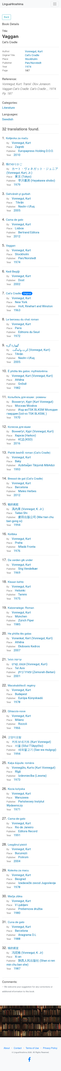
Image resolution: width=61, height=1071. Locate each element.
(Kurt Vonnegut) (43, 401)
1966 (17, 728)
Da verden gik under (20, 560)
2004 (17, 861)
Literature (8, 107)
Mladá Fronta (26, 546)
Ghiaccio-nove (17, 711)
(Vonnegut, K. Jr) (32, 952)
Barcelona (21, 487)
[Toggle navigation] (55, 4)
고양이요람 (14, 737)
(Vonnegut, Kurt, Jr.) (19, 172)
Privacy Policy (50, 1048)
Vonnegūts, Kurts (23, 767)
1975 (17, 598)
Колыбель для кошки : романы (27, 397)
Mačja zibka (15, 896)
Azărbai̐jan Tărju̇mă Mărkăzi (36, 465)
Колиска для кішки (19, 427)
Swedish (7, 119)
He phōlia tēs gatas (19, 633)
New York (21, 302)
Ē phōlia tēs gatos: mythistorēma (28, 371)
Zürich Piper (26, 620)
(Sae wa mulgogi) (45, 749)
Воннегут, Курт (22, 401)
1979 (17, 184)
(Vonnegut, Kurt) (39, 350)
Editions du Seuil (29, 332)
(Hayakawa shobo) (43, 180)
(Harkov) (30, 435)
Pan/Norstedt (33, 62)
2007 (17, 650)
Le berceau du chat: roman (22, 319)
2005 (17, 210)
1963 (17, 310)
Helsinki (20, 590)
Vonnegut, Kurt (34, 51)
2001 (17, 676)
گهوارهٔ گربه (12, 345)
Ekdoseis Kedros (29, 646)
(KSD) (28, 439)
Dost (21, 280)
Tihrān (19, 202)
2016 (17, 443)
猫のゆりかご (14, 164)
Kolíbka (12, 534)
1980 (17, 913)
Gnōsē (22, 383)
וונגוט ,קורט (19, 664)
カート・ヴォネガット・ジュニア (35, 168)
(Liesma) (41, 775)
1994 (17, 525)
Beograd (20, 879)
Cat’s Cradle (32, 55)
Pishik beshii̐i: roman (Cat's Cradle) (29, 452)
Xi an (18, 956)
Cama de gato (14, 219)
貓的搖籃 (13, 504)
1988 (17, 938)
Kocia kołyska (16, 789)
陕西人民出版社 (28, 960)
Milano (19, 720)
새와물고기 (25, 749)
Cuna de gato (16, 922)
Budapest (21, 694)
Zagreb (19, 147)
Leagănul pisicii (17, 844)
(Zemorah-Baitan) (43, 672)
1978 (17, 702)
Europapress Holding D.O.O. (35, 151)
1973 (17, 779)
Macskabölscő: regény (21, 685)
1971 (17, 809)
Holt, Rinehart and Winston (35, 306)
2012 (17, 236)
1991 (17, 835)
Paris (18, 328)
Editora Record (27, 831)
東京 (18, 176)
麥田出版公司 (27, 517)
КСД (21, 439)
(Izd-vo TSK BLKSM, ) (33, 413)
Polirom (23, 857)
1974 (28, 66)
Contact (18, 1048)
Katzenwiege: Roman (21, 607)
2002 (17, 284)
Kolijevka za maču (17, 138)
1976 (17, 551)
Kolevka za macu (18, 870)
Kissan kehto (16, 582)
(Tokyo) (26, 176)
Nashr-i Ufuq (26, 206)
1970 (17, 417)
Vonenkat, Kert (21, 638)
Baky (18, 461)
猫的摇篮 (13, 948)
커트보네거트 (21, 742)
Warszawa (22, 797)
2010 (17, 155)
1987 (17, 968)
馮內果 (16, 509)
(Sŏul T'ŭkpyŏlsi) (32, 745)
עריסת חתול (15, 659)
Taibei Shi (21, 513)
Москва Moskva (26, 405)
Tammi (22, 594)
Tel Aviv (20, 668)
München (21, 616)
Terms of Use (32, 1048)
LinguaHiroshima (12, 4)
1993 (17, 469)
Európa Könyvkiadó (30, 698)
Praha (19, 542)
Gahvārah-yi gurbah (18, 194)
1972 (17, 336)
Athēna (19, 379)
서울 (18, 745)
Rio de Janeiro (24, 827)
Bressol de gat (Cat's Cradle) (25, 478)
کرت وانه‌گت (20, 350)
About (7, 1048)
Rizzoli (22, 724)
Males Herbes (27, 491)
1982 (17, 388)
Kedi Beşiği (13, 271)
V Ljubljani (21, 905)
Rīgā (18, 771)
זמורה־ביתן (25, 672)
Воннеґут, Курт (22, 431)
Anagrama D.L (27, 935)
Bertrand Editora (28, 232)
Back (6, 17)
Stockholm (31, 59)
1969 (17, 572)
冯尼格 (16, 952)
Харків (19, 435)
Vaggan (10, 245)
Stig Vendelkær (28, 568)
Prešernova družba (30, 909)
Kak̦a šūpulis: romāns (21, 763)
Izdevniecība (26, 775)
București (21, 853)
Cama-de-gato (16, 818)
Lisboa (19, 228)
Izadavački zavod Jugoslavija (37, 883)
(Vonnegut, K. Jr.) (32, 509)
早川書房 (24, 180)
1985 (17, 624)
